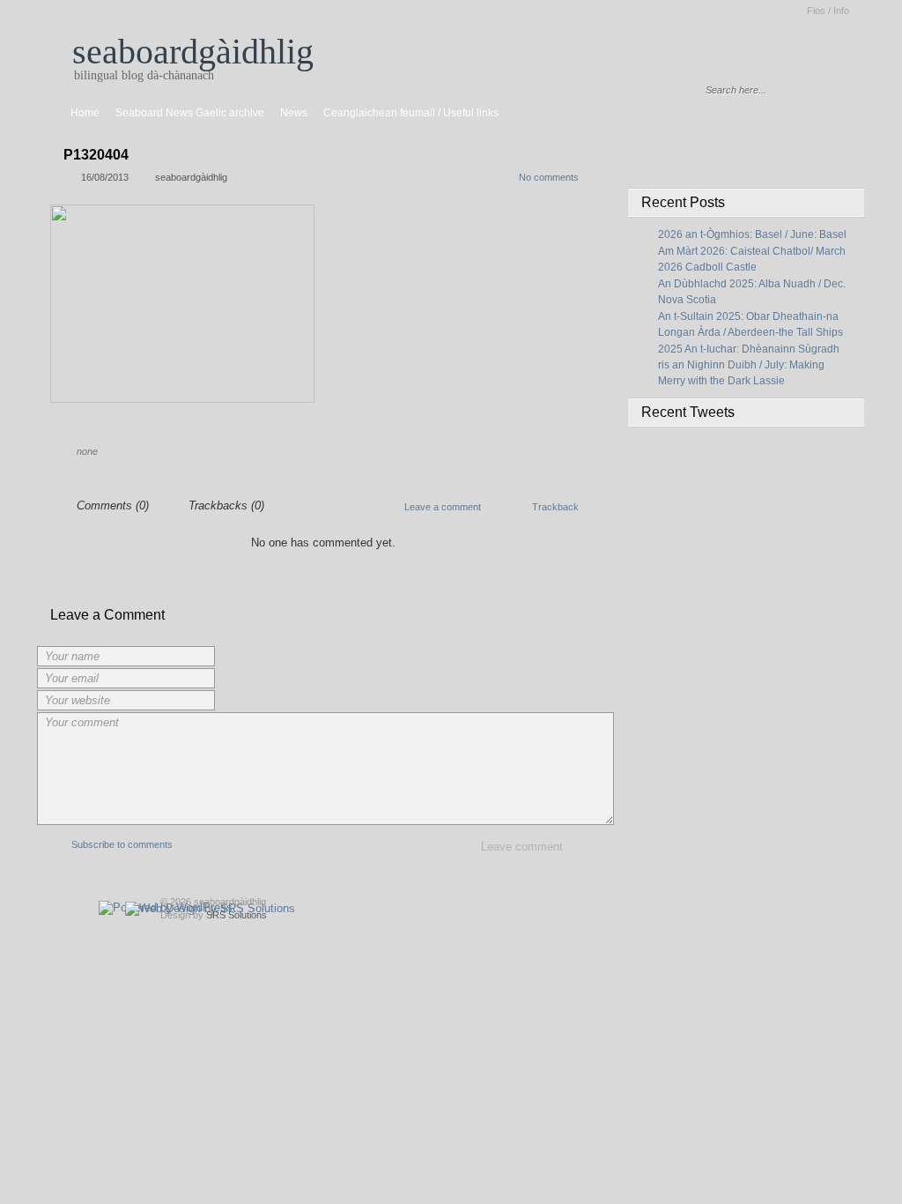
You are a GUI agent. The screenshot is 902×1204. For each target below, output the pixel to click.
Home (85, 113)
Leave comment (522, 846)
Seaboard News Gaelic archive (189, 113)
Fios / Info (828, 10)
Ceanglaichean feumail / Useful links (411, 113)
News (293, 113)
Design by (213, 915)
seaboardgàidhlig (193, 51)
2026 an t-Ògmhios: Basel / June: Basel (752, 234)
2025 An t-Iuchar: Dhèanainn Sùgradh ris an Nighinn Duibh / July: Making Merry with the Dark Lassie (748, 365)
